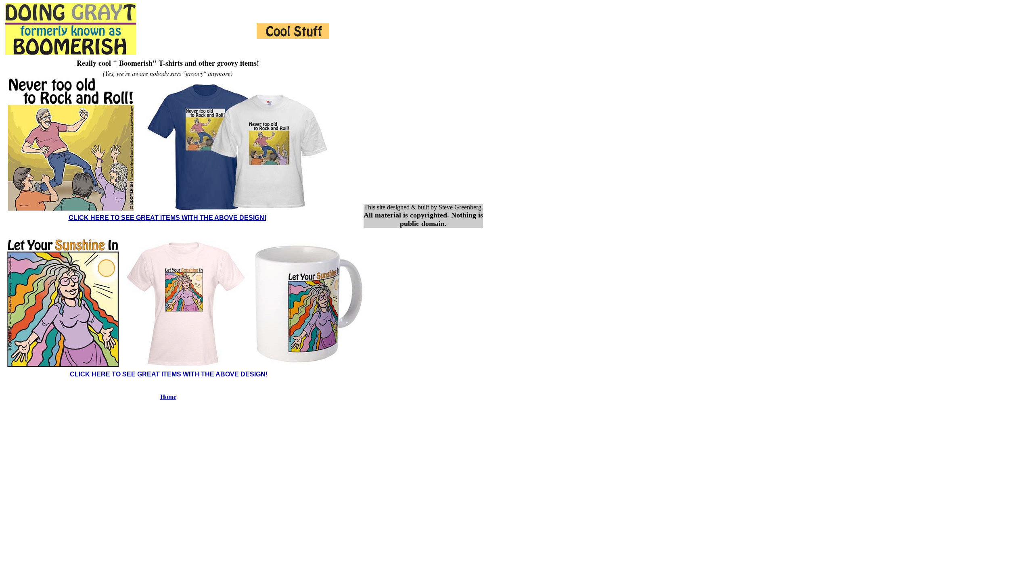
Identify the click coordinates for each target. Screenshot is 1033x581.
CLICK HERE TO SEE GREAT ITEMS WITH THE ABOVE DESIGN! (167, 217)
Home (168, 396)
